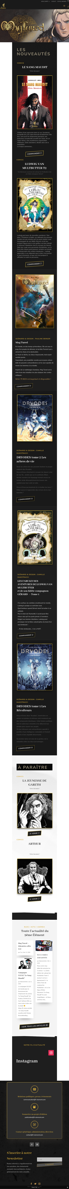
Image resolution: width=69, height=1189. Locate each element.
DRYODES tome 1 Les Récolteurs (31, 708)
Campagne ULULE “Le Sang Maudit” (24, 975)
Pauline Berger (42, 339)
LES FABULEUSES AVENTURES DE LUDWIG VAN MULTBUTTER (35, 584)
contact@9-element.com (34, 1135)
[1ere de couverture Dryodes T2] (34, 441)
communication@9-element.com (34, 1100)
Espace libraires (61, 1)
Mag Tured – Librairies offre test (24, 946)
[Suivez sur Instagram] (51, 1052)
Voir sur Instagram (35, 1075)
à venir (33, 833)
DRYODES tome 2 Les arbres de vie (31, 459)
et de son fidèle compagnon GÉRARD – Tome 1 (33, 592)
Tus (21, 952)
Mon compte (44, 1)
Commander (33, 153)
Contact (53, 1)
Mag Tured (22, 342)
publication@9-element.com (34, 1117)
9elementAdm (24, 981)
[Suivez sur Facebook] (32, 1144)
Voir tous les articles (34, 1026)
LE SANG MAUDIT (34, 67)
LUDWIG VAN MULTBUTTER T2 (34, 166)
